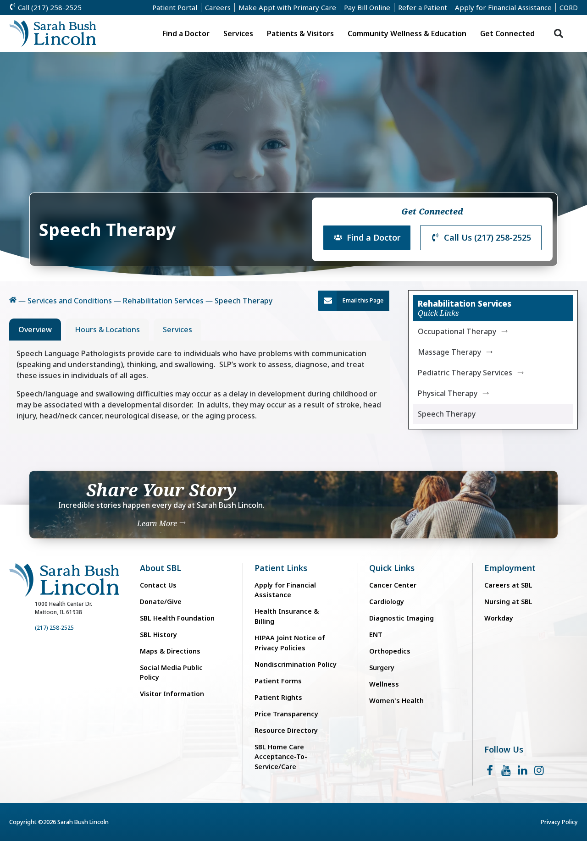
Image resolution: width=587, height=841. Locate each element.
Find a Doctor (186, 33)
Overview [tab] (35, 329)
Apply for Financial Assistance (503, 7)
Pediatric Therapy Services (465, 373)
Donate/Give (161, 601)
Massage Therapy (449, 352)
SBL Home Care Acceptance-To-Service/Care (281, 756)
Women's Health (396, 700)
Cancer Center (392, 585)
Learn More (158, 524)
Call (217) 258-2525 (49, 7)
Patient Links (281, 568)
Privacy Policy (559, 822)
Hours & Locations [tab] (107, 329)
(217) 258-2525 (54, 628)
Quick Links (392, 568)
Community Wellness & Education (407, 33)
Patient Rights (278, 697)
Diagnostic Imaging (401, 618)
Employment (510, 568)
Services (238, 33)
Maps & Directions (170, 651)
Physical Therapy (447, 393)
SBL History (158, 634)
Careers (218, 7)
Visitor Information (172, 693)
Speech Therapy (447, 414)
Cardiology (386, 601)
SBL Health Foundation (177, 618)
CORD (568, 7)
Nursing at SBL (508, 601)
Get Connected (507, 33)
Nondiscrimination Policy (296, 664)
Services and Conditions (70, 301)
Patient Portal (174, 7)
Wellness (384, 684)
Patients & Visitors (300, 33)
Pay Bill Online (367, 7)
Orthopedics (389, 651)
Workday (498, 618)
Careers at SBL (508, 585)
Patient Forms (278, 680)
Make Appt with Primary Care (287, 7)
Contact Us (158, 585)
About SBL (160, 568)
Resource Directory (286, 730)
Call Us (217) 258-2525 (487, 237)
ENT (375, 634)
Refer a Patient (422, 7)
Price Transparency (286, 713)
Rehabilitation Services (163, 301)
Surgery (381, 667)
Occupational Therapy (457, 331)
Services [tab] (177, 329)
